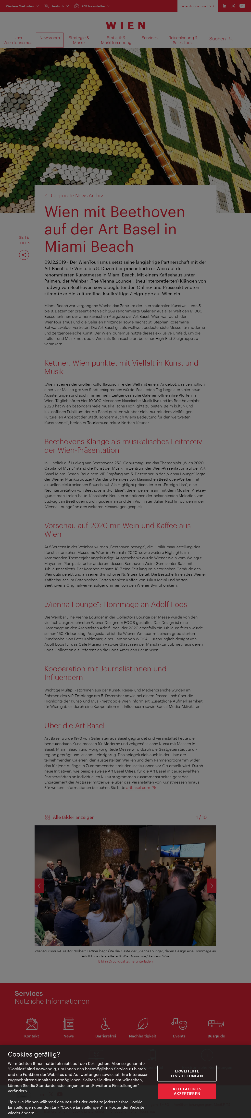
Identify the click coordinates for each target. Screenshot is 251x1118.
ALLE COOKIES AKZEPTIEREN (187, 1091)
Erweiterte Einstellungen (187, 1073)
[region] (125, 1081)
